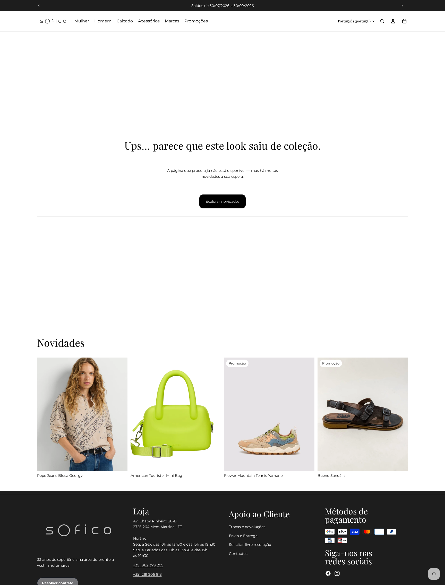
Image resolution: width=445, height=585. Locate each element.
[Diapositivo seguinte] (402, 5)
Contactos (238, 553)
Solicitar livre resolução (250, 544)
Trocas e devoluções (247, 526)
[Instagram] (337, 573)
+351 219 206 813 (147, 574)
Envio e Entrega (243, 535)
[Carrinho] (404, 21)
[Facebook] (328, 573)
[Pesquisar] (382, 21)
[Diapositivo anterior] (39, 5)
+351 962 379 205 (148, 565)
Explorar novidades (222, 201)
